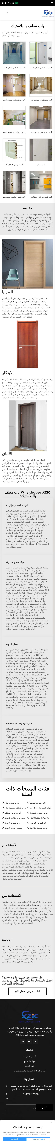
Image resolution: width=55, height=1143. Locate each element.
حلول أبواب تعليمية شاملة (14, 132)
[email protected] (31, 1098)
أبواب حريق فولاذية (12, 812)
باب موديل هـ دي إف (14, 164)
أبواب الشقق (29, 1061)
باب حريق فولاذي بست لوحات (27, 217)
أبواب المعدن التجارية (39, 812)
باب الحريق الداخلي (38, 822)
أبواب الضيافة (29, 1056)
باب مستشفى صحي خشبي (40, 99)
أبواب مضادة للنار (11, 802)
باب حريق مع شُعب (22, 385)
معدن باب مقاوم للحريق (14, 817)
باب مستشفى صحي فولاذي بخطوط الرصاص (32, 67)
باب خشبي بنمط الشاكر (17, 463)
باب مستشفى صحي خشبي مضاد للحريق (33, 132)
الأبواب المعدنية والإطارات (41, 807)
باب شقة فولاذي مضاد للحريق (38, 196)
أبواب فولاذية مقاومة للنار (15, 807)
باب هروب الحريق (12, 822)
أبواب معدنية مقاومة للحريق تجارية (38, 828)
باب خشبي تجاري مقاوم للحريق (16, 857)
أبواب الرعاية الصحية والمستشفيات (29, 1070)
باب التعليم (29, 1066)
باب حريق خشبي (41, 905)
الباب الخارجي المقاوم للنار (22, 301)
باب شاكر (41, 164)
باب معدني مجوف (37, 802)
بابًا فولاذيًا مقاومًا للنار (39, 817)
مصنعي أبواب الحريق (13, 827)
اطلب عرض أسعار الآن (27, 991)
